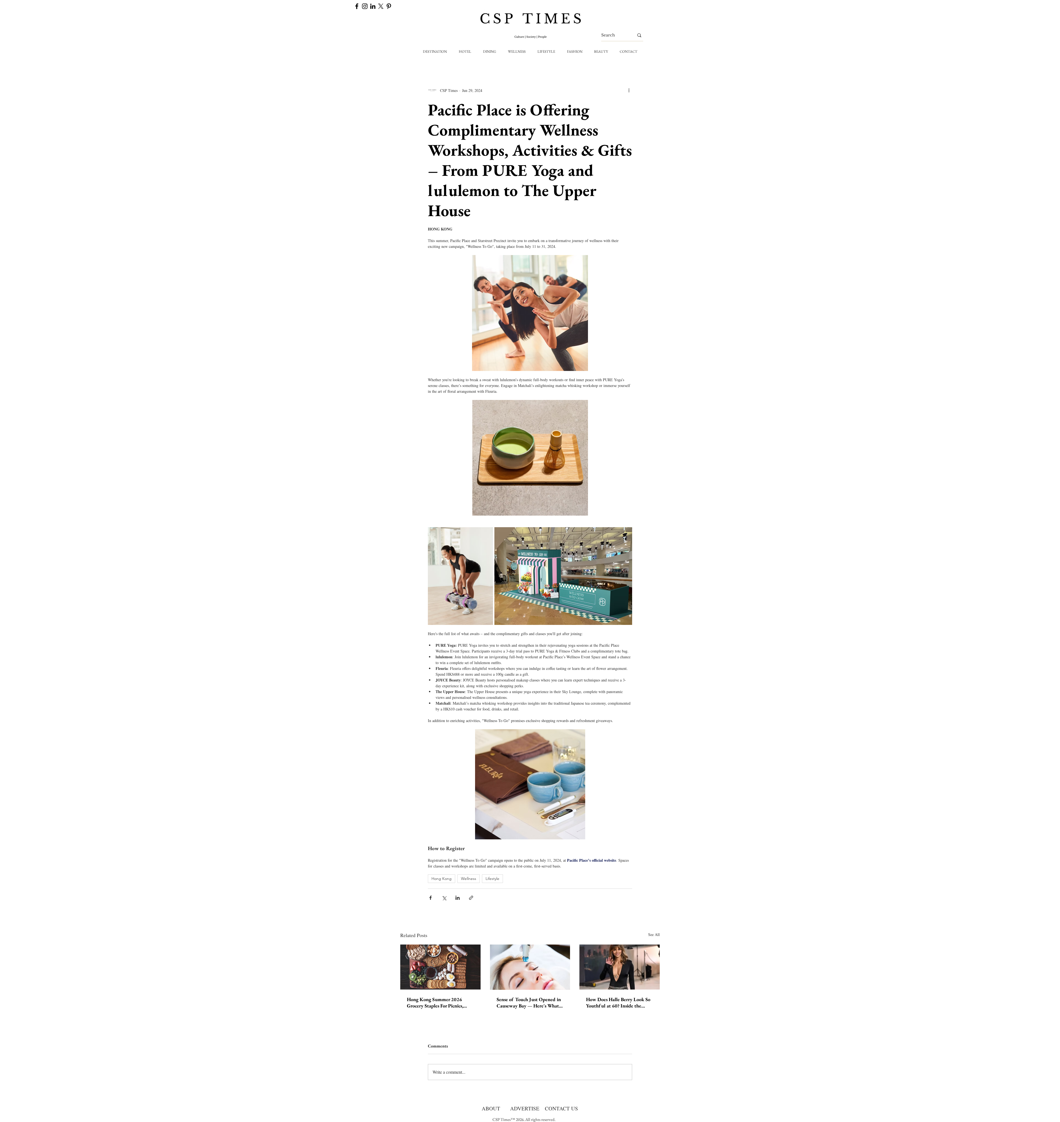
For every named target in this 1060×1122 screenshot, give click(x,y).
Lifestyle (492, 878)
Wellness (468, 878)
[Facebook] (357, 6)
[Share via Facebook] (430, 897)
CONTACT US (561, 1108)
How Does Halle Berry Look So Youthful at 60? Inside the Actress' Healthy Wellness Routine (618, 1002)
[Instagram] (365, 6)
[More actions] (629, 90)
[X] (381, 6)
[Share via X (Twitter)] (444, 897)
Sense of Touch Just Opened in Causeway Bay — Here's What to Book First (529, 1002)
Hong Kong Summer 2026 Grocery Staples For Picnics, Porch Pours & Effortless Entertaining (435, 1002)
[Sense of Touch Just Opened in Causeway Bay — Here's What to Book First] (530, 967)
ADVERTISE (524, 1108)
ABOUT (491, 1108)
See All (654, 934)
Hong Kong (441, 878)
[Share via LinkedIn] (457, 897)
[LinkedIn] (373, 6)
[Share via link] (471, 897)
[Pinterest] (389, 6)
